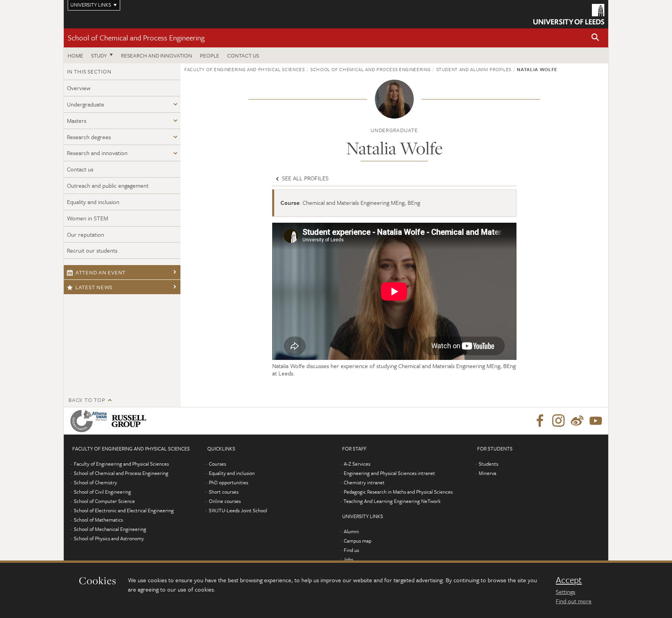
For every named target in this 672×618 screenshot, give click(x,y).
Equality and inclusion (93, 201)
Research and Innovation (156, 55)
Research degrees (89, 137)
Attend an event (100, 272)
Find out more (574, 601)
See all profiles (304, 178)
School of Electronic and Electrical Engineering (124, 510)
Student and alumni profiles (474, 69)
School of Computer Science (104, 501)
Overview (79, 88)
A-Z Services (357, 464)
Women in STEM (87, 218)
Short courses (223, 492)
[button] (595, 38)
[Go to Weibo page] (577, 421)
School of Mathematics (98, 520)
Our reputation (85, 234)
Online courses (225, 501)
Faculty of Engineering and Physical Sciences (244, 69)
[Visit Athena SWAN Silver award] (90, 421)
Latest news (93, 287)
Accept (569, 580)
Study (99, 55)
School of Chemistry (95, 482)
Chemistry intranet (364, 482)
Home (75, 55)
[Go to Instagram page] (558, 421)
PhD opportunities (228, 482)
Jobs (348, 559)
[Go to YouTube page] (596, 421)
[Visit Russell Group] (130, 421)
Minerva (487, 473)
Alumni (351, 531)
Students (488, 464)
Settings (565, 591)
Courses (217, 464)
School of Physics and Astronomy (109, 538)
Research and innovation (97, 152)
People (209, 55)
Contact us (243, 55)
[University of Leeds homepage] (568, 14)
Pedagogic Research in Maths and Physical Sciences (398, 492)
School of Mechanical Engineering (110, 529)
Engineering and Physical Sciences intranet (389, 473)
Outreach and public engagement (108, 185)
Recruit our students (92, 250)
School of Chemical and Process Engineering (136, 37)
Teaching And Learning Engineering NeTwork (392, 501)
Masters (76, 120)
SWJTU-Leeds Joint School (238, 510)
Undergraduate (85, 104)
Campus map (357, 541)
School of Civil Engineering (102, 492)
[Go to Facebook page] (540, 421)
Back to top (86, 400)
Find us (351, 550)
